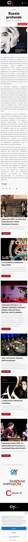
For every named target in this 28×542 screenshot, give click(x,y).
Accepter (14, 528)
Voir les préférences (14, 536)
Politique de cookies (13, 540)
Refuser (14, 532)
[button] (26, 513)
